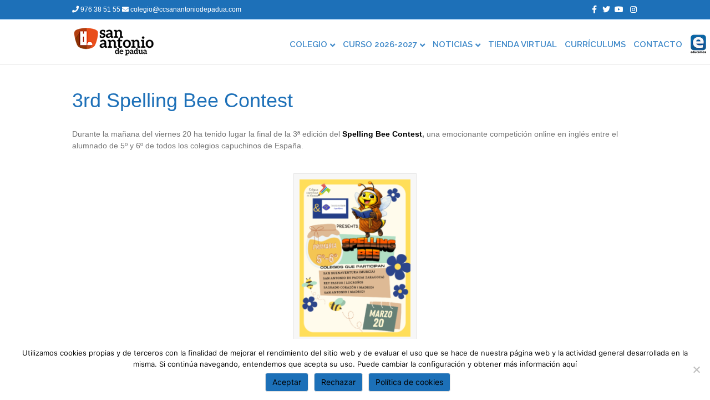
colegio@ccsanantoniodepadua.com (185, 9)
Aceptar (286, 382)
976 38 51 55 (100, 9)
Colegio (308, 44)
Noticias (453, 44)
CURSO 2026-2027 (380, 44)
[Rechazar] (696, 369)
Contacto (657, 44)
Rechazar (338, 382)
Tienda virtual (522, 44)
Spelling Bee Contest (382, 133)
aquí (569, 363)
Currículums (595, 44)
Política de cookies (409, 382)
